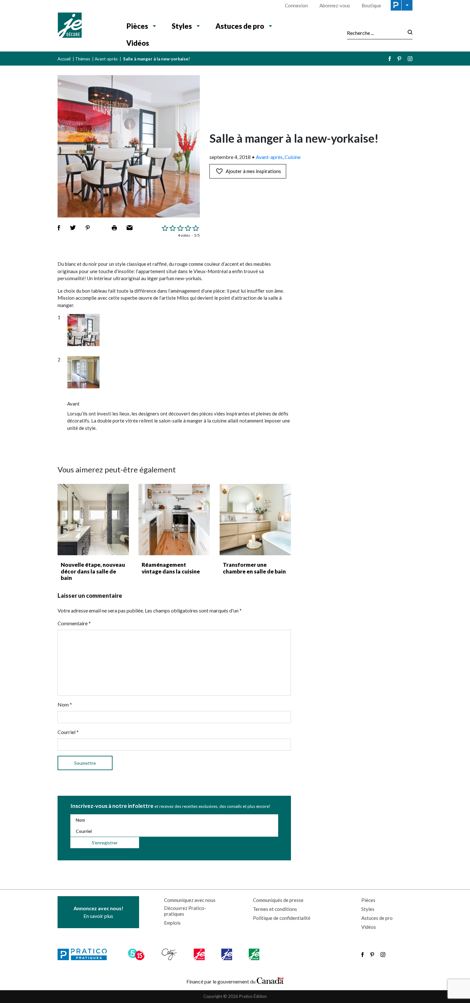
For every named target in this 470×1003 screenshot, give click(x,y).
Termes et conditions (275, 909)
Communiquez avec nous (189, 900)
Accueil (64, 58)
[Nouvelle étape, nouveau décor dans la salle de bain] (93, 519)
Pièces (137, 26)
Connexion (296, 5)
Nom (65, 704)
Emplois (172, 923)
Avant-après (106, 58)
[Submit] (408, 32)
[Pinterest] (399, 58)
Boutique (371, 5)
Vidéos (137, 43)
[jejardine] (255, 954)
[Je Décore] (86, 26)
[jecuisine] (200, 954)
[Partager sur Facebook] (59, 227)
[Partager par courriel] (130, 227)
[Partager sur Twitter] (73, 227)
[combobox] (375, 33)
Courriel (68, 732)
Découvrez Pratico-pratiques (185, 911)
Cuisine (293, 157)
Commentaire (74, 623)
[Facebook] (389, 58)
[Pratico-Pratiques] (85, 954)
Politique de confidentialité (281, 918)
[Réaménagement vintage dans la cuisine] (174, 519)
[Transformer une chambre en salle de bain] (255, 519)
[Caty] (170, 954)
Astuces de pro (239, 26)
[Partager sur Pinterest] (88, 227)
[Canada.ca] (270, 980)
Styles (182, 26)
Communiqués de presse (278, 900)
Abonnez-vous (334, 5)
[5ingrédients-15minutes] (137, 954)
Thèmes (82, 58)
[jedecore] (227, 954)
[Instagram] (410, 58)
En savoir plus (98, 912)
